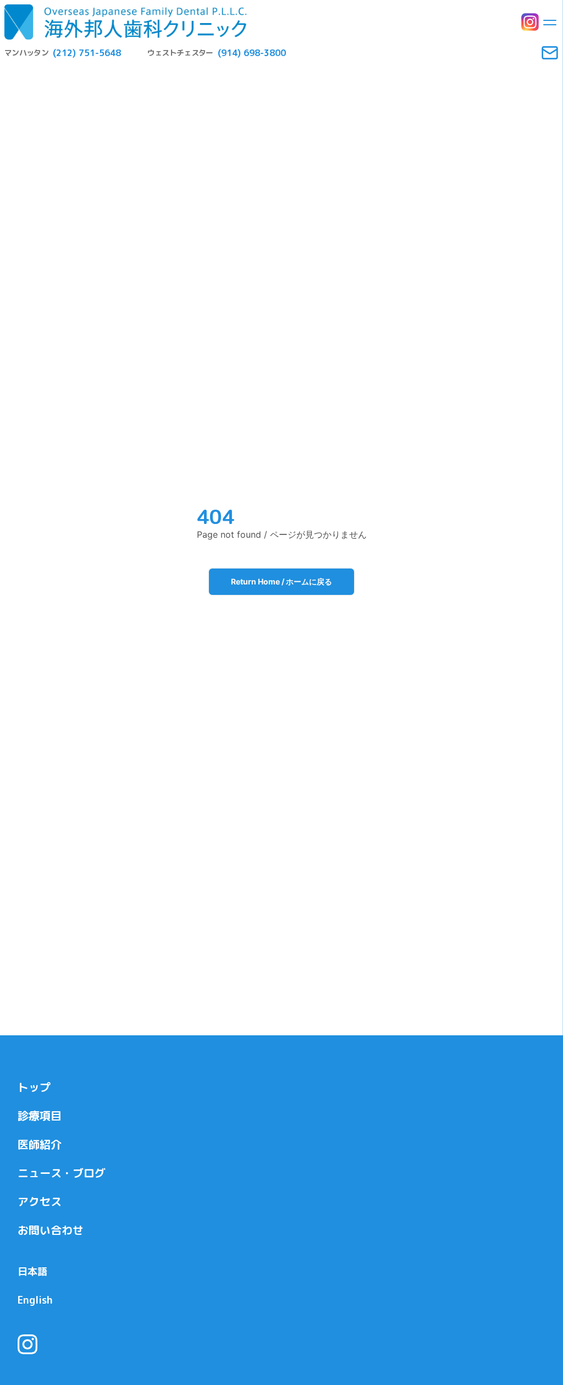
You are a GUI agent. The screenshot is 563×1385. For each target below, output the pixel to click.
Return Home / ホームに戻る (281, 581)
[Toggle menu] (550, 22)
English (35, 1300)
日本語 (32, 1271)
